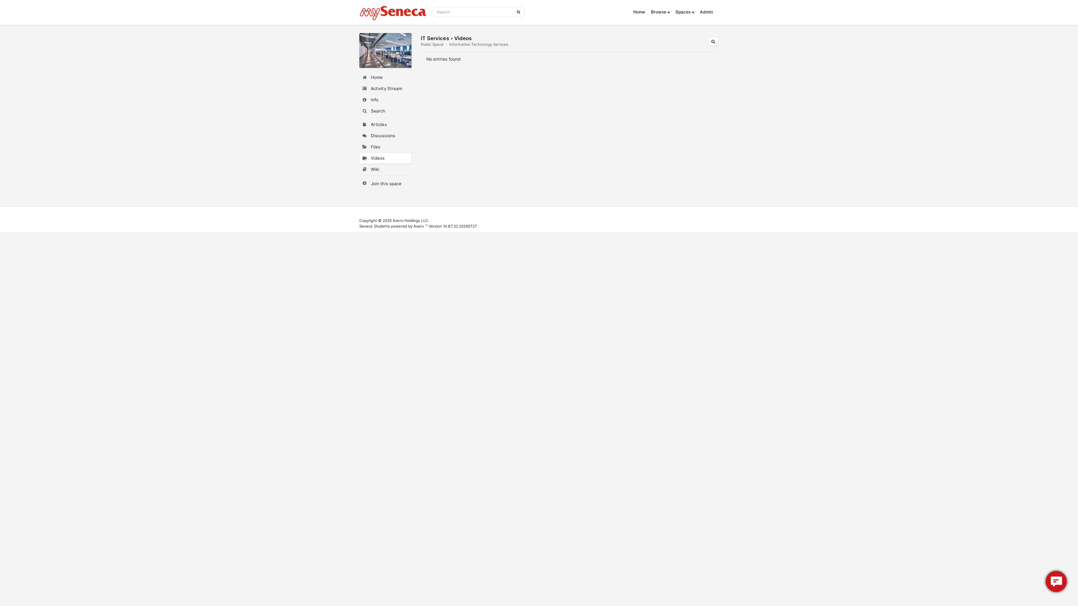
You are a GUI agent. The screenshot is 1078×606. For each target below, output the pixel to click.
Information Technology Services (478, 44)
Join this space (386, 183)
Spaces (683, 12)
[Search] (519, 12)
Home (639, 12)
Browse (659, 12)
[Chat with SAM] (1056, 581)
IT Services (435, 38)
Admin (706, 12)
